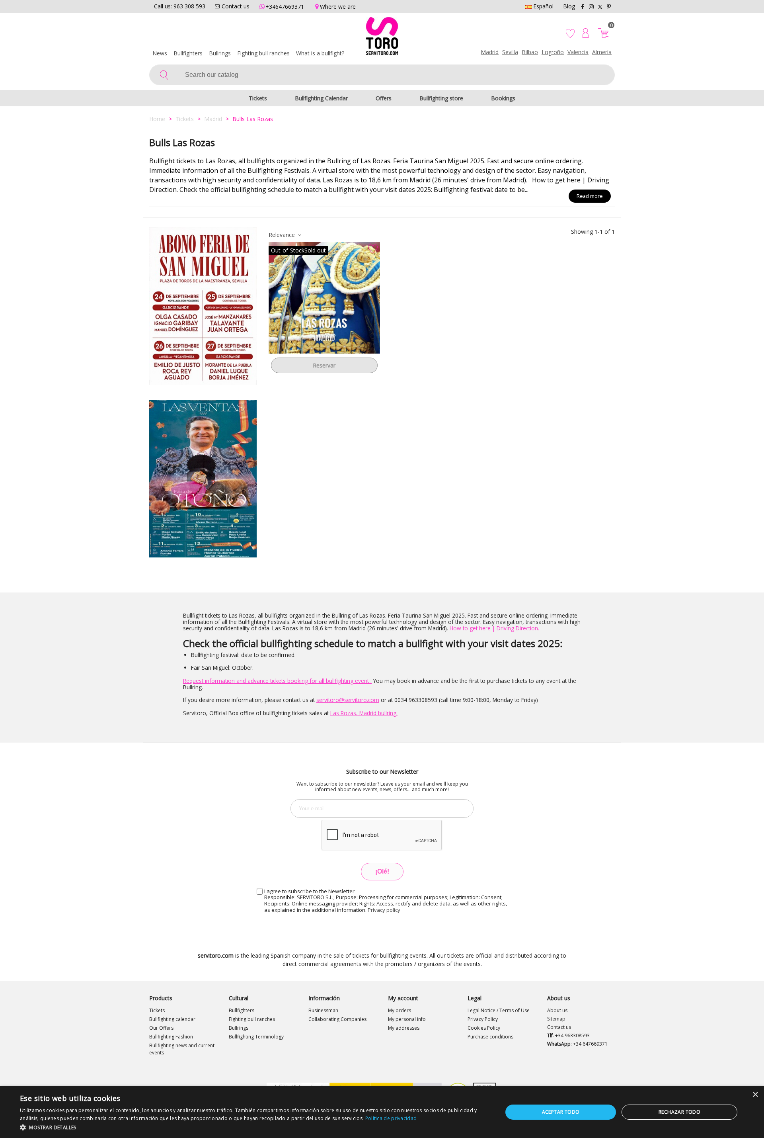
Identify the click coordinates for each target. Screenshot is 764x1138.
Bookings (503, 98)
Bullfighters (188, 53)
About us (557, 1010)
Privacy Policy (483, 1019)
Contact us (559, 1027)
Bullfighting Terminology (256, 1036)
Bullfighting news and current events (181, 1049)
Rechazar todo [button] (679, 1112)
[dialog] (382, 1112)
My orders (399, 1010)
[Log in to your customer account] (585, 33)
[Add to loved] (373, 249)
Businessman (323, 1010)
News (159, 53)
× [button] (755, 1095)
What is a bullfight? (320, 53)
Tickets (258, 98)
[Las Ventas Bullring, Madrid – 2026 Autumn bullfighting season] (203, 478)
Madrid (490, 52)
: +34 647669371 (577, 1043)
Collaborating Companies (337, 1019)
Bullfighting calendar (172, 1019)
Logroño (553, 52)
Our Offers (161, 1028)
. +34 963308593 (568, 1035)
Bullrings (220, 53)
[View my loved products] (571, 33)
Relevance (282, 235)
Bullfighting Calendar (321, 98)
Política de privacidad (391, 1118)
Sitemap (556, 1018)
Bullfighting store (441, 98)
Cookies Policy (484, 1028)
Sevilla (510, 52)
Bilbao (530, 52)
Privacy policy (384, 909)
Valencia (578, 52)
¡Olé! (382, 871)
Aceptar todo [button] (561, 1112)
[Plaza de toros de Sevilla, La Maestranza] (203, 306)
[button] (254, 1127)
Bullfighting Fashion (171, 1036)
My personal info (407, 1019)
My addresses (403, 1028)
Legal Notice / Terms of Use (499, 1010)
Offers (384, 98)
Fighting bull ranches (263, 53)
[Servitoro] (382, 38)
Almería (602, 52)
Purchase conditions (490, 1036)
